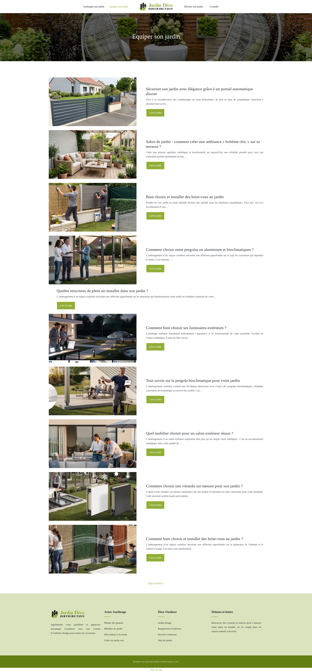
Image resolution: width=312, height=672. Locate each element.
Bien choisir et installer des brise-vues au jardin (185, 197)
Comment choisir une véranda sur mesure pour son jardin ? (194, 486)
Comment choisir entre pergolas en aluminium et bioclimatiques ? (200, 249)
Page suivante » (156, 583)
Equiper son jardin (118, 6)
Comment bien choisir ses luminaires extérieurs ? (186, 328)
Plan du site (156, 669)
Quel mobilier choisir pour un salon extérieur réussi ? (189, 433)
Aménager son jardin (93, 6)
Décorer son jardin (193, 6)
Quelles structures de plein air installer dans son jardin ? (102, 291)
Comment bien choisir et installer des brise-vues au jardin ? (194, 538)
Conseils (213, 6)
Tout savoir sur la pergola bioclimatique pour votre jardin (193, 380)
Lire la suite (155, 112)
